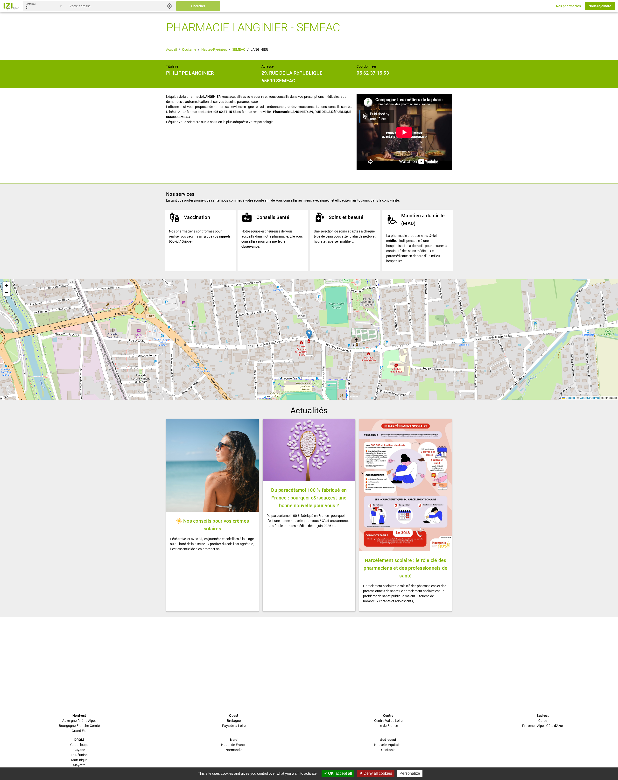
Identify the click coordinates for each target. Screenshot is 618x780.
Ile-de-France (388, 726)
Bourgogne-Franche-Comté (79, 726)
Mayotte (79, 765)
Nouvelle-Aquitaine (388, 745)
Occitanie (189, 49)
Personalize (410, 773)
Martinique (79, 760)
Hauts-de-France (233, 745)
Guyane (79, 750)
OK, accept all (339, 773)
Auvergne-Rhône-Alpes (79, 721)
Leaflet (570, 397)
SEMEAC (238, 49)
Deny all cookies (377, 773)
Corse (542, 721)
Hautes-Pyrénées (214, 49)
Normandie (233, 750)
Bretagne (234, 721)
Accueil (171, 49)
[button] (309, 334)
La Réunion (79, 755)
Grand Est (79, 731)
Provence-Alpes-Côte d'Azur (542, 726)
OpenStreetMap (590, 397)
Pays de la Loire (234, 726)
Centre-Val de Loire (388, 721)
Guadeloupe (79, 745)
